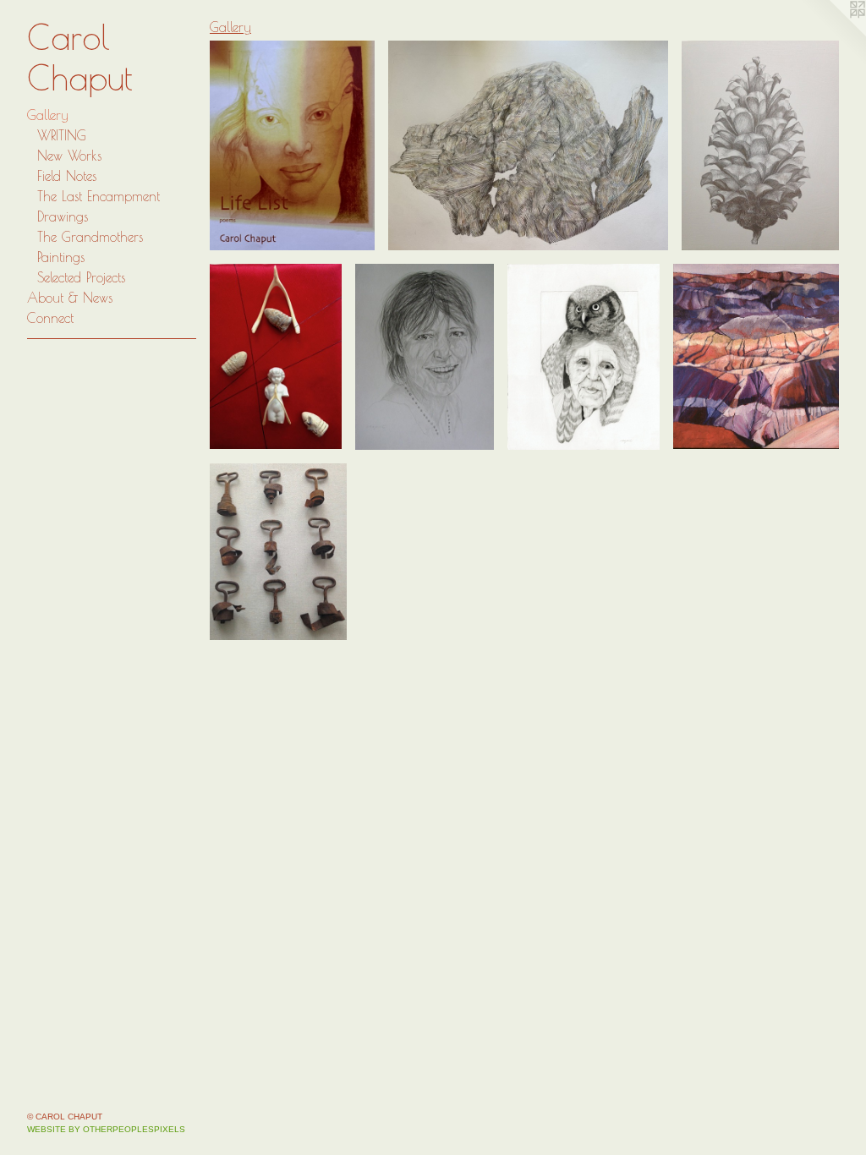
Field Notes (66, 175)
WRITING (61, 135)
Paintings (61, 257)
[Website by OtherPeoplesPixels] (832, 34)
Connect (50, 318)
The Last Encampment (98, 196)
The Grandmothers (90, 236)
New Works (69, 155)
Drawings (62, 216)
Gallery (48, 115)
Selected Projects (81, 277)
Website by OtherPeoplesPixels (106, 1129)
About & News (69, 297)
